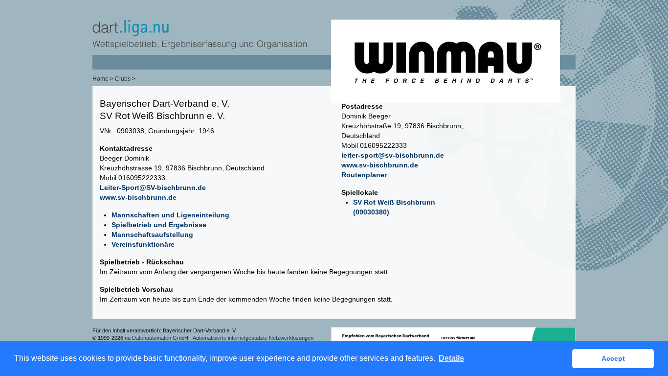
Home (100, 78)
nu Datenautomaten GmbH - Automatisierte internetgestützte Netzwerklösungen (219, 338)
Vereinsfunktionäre (143, 244)
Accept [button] (613, 358)
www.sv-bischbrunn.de (138, 197)
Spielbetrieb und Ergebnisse (158, 225)
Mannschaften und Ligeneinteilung (170, 215)
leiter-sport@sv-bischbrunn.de (392, 155)
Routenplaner (364, 175)
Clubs (123, 78)
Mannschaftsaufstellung (152, 234)
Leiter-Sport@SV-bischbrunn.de (153, 187)
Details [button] (451, 358)
